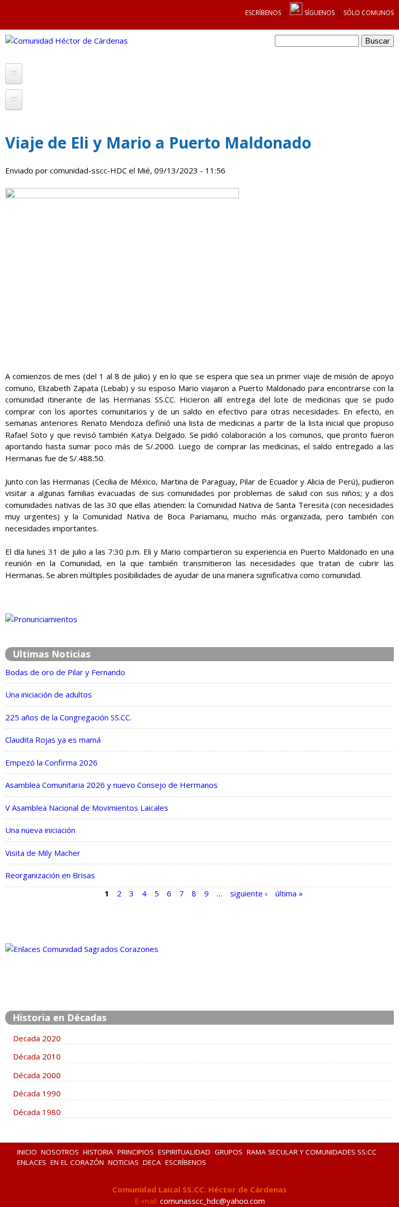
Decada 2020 (37, 1038)
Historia (98, 1152)
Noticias (123, 1162)
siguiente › (249, 893)
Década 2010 (37, 1056)
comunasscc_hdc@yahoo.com (212, 1201)
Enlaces (31, 1162)
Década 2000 (37, 1075)
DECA (152, 1162)
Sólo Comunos (368, 12)
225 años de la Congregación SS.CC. (68, 717)
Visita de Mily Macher (43, 853)
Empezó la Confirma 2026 (51, 762)
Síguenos (319, 12)
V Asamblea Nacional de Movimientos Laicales (86, 807)
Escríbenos (263, 12)
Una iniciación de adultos (48, 694)
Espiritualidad (184, 1152)
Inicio (27, 1152)
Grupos (229, 1152)
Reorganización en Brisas (50, 875)
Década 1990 (37, 1093)
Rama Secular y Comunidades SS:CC (312, 1152)
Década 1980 (37, 1112)
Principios (135, 1152)
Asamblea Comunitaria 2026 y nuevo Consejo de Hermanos (111, 785)
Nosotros (60, 1152)
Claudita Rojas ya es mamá (53, 739)
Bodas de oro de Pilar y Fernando (65, 672)
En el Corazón (77, 1162)
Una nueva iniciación (40, 830)
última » (289, 893)
